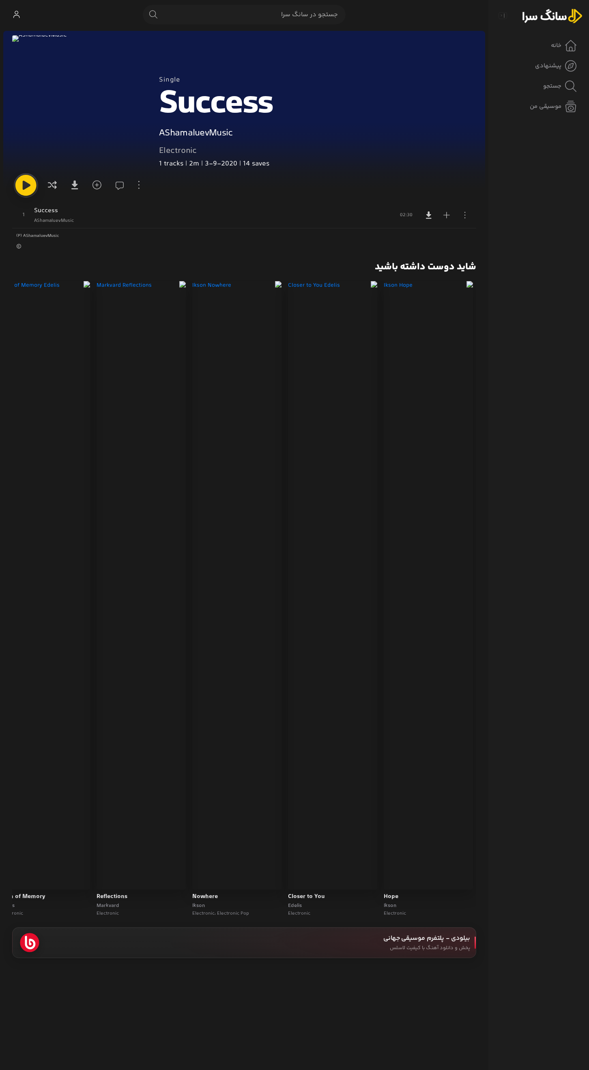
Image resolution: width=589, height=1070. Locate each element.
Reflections (112, 897)
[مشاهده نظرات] (117, 185)
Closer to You (306, 897)
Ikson (390, 906)
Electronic (178, 150)
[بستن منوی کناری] (502, 15)
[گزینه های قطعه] (465, 215)
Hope (391, 897)
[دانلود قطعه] (429, 215)
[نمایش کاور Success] (79, 102)
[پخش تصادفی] (52, 185)
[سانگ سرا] (552, 15)
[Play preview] (397, 878)
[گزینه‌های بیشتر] (139, 185)
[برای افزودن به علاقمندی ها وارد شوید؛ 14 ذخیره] (96, 185)
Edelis (295, 906)
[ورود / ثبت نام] (16, 15)
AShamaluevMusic (196, 133)
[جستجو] (153, 14)
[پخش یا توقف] (26, 185)
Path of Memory (23, 897)
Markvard (108, 906)
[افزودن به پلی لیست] (447, 215)
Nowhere (205, 897)
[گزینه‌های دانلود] (74, 185)
